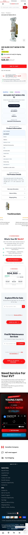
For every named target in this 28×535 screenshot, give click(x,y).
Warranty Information (12, 189)
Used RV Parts (5, 473)
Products (8, 13)
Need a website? (14, 528)
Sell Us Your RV (5, 493)
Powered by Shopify (21, 520)
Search (25, 7)
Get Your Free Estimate (13, 259)
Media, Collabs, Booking (8, 507)
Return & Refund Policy (7, 502)
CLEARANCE (4, 475)
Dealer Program (5, 495)
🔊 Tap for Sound (14, 430)
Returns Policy (13, 193)
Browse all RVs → (18, 315)
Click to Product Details (14, 105)
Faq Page (3, 500)
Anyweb (17, 524)
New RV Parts (5, 470)
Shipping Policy (13, 197)
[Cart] (25, 4)
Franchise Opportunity (7, 482)
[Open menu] (19, 533)
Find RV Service (5, 480)
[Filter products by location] (8, 533)
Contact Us (4, 485)
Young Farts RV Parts (11, 520)
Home (2, 13)
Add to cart (14, 66)
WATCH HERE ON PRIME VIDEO (14, 434)
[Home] (14, 4)
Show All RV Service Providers (13, 361)
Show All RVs (13, 322)
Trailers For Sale (5, 478)
